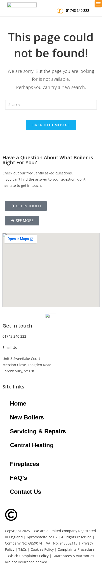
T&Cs (22, 549)
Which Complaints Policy (28, 555)
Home (18, 403)
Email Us (9, 347)
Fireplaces (24, 464)
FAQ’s (18, 477)
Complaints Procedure (76, 549)
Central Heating (32, 445)
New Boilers (27, 417)
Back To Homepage (51, 125)
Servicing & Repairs (38, 431)
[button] (98, 3)
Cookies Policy (42, 549)
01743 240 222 (14, 336)
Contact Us (25, 491)
